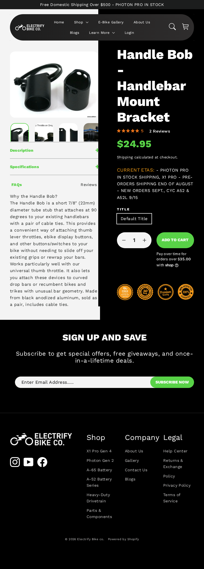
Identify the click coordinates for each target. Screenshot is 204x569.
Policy (169, 476)
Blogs (74, 33)
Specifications (24, 166)
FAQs (16, 184)
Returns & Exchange (173, 463)
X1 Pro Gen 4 (99, 451)
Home (59, 22)
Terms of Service (171, 497)
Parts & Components (99, 513)
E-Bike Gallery (111, 22)
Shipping (125, 157)
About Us (142, 22)
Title (123, 209)
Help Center (175, 451)
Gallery (132, 460)
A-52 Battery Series (99, 482)
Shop (79, 22)
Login (129, 33)
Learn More (100, 33)
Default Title (134, 218)
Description (21, 150)
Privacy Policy (177, 485)
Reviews (89, 184)
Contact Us (136, 470)
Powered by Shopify (123, 539)
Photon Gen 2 (100, 460)
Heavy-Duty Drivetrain (98, 497)
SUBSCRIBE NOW (172, 382)
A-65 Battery (99, 470)
